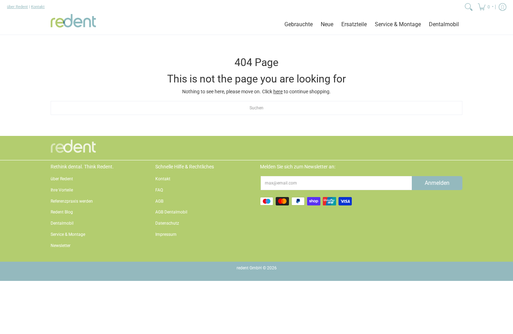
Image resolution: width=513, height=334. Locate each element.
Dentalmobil (62, 223)
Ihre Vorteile (62, 190)
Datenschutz (167, 223)
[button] (485, 7)
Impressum (166, 234)
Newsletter (60, 245)
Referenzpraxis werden (72, 201)
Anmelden (437, 183)
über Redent (17, 7)
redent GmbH (249, 268)
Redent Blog (62, 212)
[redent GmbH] (73, 24)
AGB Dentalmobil (171, 212)
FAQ (159, 190)
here (278, 91)
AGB (159, 201)
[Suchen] (469, 7)
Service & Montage (68, 234)
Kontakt (38, 7)
